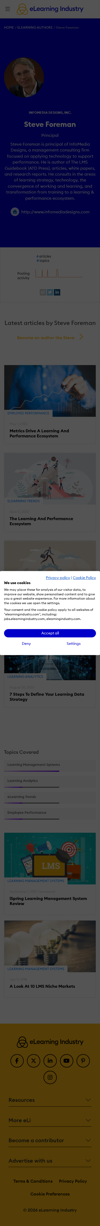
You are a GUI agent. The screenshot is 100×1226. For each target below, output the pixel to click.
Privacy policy (58, 577)
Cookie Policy (84, 577)
